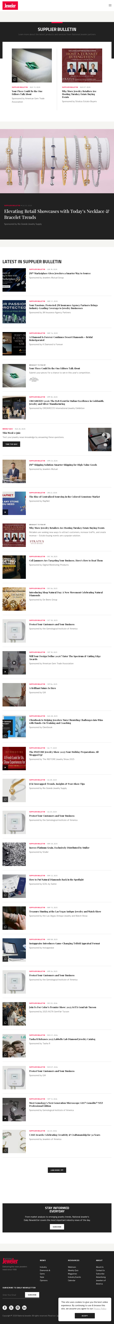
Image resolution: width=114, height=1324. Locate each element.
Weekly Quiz (73, 1270)
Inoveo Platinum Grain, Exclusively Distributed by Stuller (59, 847)
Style (42, 1277)
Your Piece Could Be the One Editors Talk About (27, 93)
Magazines (72, 1273)
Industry (43, 1266)
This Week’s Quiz (11, 432)
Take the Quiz (11, 444)
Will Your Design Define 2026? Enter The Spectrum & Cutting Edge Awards (65, 658)
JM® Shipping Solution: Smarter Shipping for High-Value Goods (63, 464)
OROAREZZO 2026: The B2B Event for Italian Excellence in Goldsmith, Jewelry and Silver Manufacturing (66, 402)
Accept (85, 1315)
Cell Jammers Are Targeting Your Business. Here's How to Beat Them (66, 560)
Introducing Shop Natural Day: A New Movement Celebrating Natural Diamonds (66, 594)
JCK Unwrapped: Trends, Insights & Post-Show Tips (57, 783)
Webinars (72, 1266)
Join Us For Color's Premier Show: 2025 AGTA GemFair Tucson (62, 1007)
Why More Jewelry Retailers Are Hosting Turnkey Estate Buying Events (79, 94)
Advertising (101, 1277)
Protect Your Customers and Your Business (52, 624)
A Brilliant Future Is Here (42, 688)
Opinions (44, 1280)
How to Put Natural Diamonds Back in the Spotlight (56, 879)
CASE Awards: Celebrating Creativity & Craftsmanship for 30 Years (64, 1134)
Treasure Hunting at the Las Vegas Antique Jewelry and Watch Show (65, 911)
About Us (100, 1266)
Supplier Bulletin (20, 87)
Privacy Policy (99, 1308)
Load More (57, 1170)
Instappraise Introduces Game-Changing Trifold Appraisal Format (64, 943)
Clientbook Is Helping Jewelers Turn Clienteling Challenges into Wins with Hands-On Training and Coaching (66, 721)
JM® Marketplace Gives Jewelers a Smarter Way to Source (60, 273)
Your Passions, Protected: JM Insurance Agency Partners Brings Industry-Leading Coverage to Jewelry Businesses (63, 307)
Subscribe (57, 1226)
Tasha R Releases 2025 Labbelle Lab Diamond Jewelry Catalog (62, 1039)
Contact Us (100, 1270)
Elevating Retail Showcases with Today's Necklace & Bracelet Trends (56, 214)
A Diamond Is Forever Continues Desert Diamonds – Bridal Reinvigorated (61, 339)
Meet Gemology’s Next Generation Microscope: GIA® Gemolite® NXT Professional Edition (66, 1104)
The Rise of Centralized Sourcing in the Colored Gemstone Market (64, 496)
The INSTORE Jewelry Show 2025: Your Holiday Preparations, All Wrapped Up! (64, 753)
